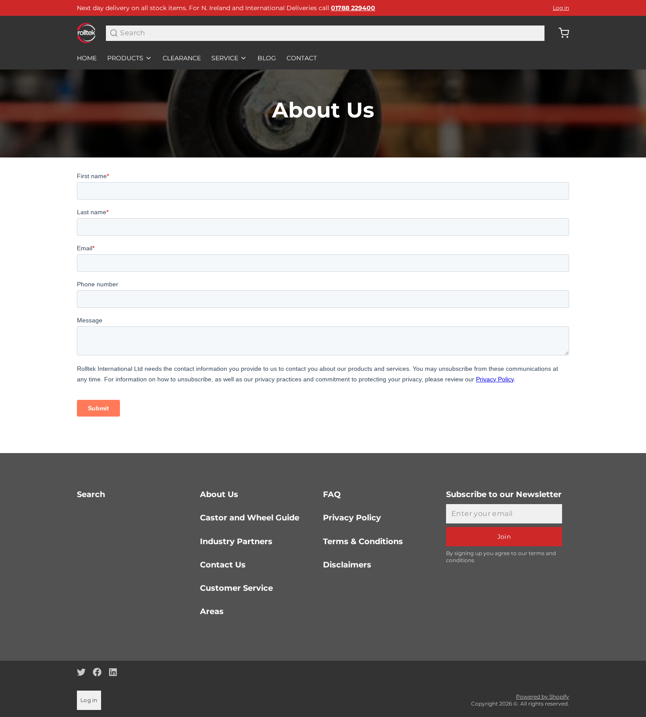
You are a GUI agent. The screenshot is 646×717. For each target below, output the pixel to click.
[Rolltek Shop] (86, 33)
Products (125, 58)
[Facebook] (97, 672)
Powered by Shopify (542, 696)
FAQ (332, 494)
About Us (219, 494)
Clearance (182, 58)
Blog (267, 58)
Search (91, 494)
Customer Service (236, 588)
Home (87, 58)
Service (224, 58)
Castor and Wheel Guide (249, 518)
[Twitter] (81, 672)
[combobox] (325, 33)
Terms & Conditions (363, 541)
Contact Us (223, 565)
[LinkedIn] (113, 672)
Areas (212, 611)
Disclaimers (347, 565)
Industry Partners (236, 541)
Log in (561, 7)
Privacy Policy (352, 518)
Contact (302, 58)
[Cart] (560, 33)
